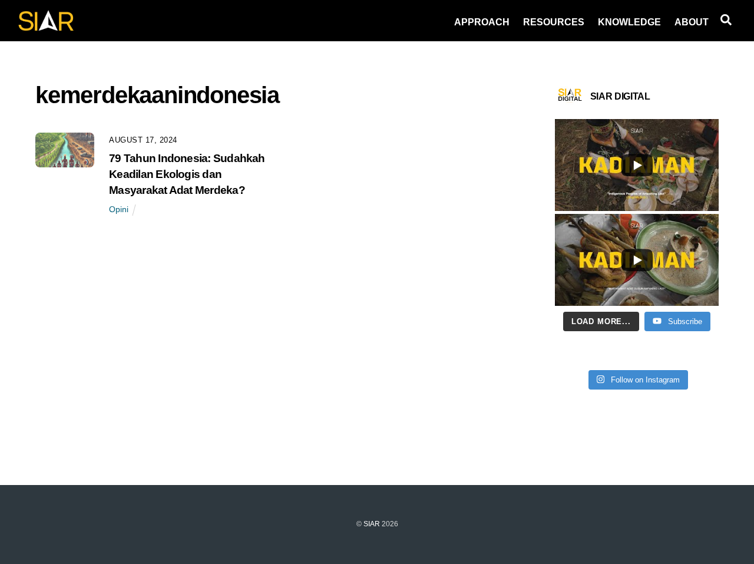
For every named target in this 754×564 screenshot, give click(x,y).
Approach (482, 22)
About (691, 22)
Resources (553, 22)
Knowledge (629, 22)
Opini (118, 209)
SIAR (371, 524)
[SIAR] (45, 27)
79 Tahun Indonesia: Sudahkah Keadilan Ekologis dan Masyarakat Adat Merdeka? (187, 174)
